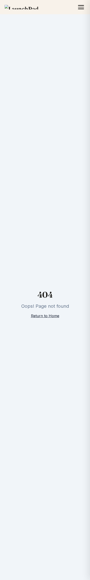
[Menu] (81, 7)
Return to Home (45, 315)
